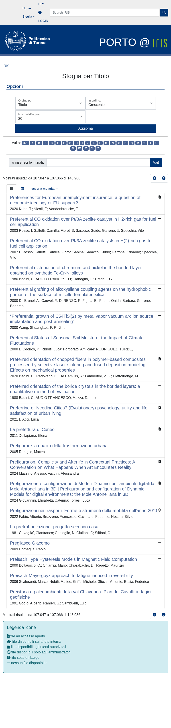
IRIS (6, 66)
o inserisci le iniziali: (28, 162)
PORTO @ (126, 42)
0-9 (25, 143)
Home (26, 8)
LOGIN (43, 20)
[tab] (11, 188)
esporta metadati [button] (43, 188)
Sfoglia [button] (27, 16)
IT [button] (39, 4)
